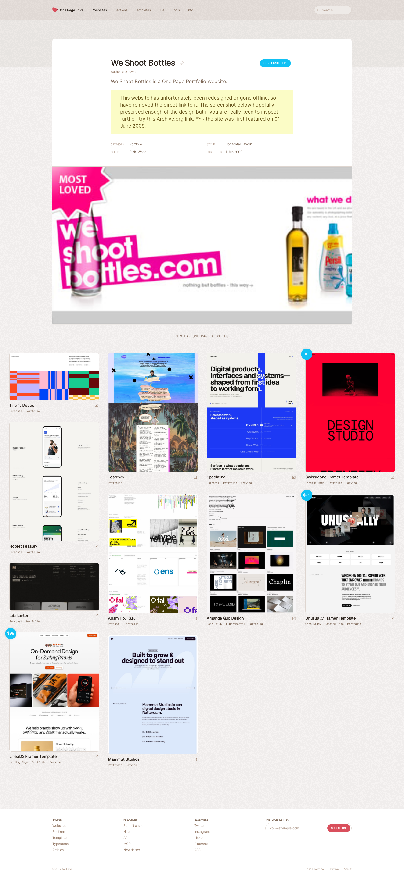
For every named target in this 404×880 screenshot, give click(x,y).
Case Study (214, 624)
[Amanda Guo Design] (251, 553)
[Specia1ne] (251, 412)
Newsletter (131, 850)
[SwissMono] (350, 412)
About (348, 869)
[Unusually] (350, 553)
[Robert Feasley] (54, 481)
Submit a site (133, 825)
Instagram (202, 832)
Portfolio (136, 144)
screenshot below (230, 105)
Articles (58, 850)
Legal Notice (314, 869)
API (126, 838)
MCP (127, 844)
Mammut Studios (123, 759)
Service (246, 482)
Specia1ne (216, 477)
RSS (197, 850)
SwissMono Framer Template (332, 477)
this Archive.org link (170, 119)
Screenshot (273, 63)
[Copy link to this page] (181, 63)
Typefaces (60, 844)
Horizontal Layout (238, 144)
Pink (133, 152)
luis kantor (19, 615)
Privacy (333, 869)
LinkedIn (200, 838)
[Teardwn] (152, 412)
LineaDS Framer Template (33, 756)
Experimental (235, 624)
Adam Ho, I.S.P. (121, 618)
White (142, 152)
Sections (58, 832)
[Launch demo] (392, 477)
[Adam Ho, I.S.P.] (152, 553)
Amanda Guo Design (225, 618)
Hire (126, 832)
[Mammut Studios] (152, 694)
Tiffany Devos (21, 405)
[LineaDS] (54, 692)
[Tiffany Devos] (54, 376)
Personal (15, 411)
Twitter (199, 825)
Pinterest (201, 844)
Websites (59, 825)
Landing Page (314, 482)
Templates (60, 838)
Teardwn (116, 477)
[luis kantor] (54, 587)
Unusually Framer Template (330, 618)
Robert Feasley (23, 546)
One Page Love (71, 10)
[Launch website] (96, 405)
